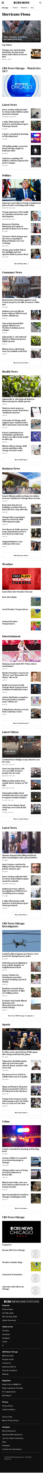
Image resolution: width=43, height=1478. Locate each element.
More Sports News (21, 1113)
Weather (24, 8)
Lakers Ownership (9, 1320)
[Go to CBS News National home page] (21, 3)
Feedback (6, 1445)
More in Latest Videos (21, 819)
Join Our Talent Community (12, 1438)
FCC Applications (9, 1392)
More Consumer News (20, 363)
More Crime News (21, 1208)
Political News (7, 1309)
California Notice (8, 1409)
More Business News (21, 555)
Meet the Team (8, 1356)
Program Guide (8, 1359)
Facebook (6, 1334)
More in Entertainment (20, 723)
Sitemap (5, 1374)
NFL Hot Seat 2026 (9, 1317)
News (15, 8)
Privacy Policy (7, 1406)
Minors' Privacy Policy (10, 1420)
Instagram (6, 1338)
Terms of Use (7, 1417)
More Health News (21, 460)
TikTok (4, 1342)
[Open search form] (40, 3)
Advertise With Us (9, 1367)
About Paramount (9, 1431)
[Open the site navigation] (8, 3)
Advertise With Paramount (12, 1435)
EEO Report (6, 1395)
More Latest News (21, 915)
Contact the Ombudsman (12, 1449)
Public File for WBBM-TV (11, 1384)
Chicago (5, 8)
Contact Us (6, 1363)
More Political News (20, 264)
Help (4, 1442)
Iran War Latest (7, 1313)
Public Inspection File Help (12, 1388)
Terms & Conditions (9, 1370)
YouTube (5, 1331)
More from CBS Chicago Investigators (21, 1016)
